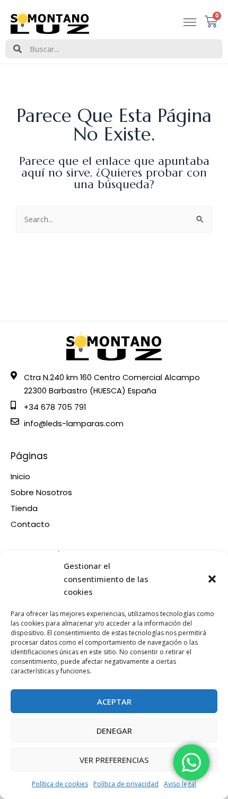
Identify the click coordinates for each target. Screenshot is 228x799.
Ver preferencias (114, 759)
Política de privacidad (126, 783)
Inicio (20, 476)
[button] (212, 579)
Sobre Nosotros (41, 492)
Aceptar (114, 701)
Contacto (30, 524)
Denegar (114, 730)
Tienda (24, 508)
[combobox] (114, 48)
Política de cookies (60, 783)
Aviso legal (180, 783)
